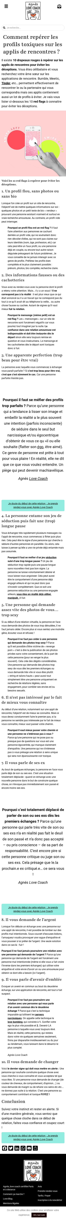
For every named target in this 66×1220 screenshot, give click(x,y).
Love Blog (7, 1198)
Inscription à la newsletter (50, 1200)
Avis (40, 1186)
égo (40, 447)
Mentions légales (11, 1203)
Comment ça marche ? (13, 1194)
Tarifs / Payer (44, 1195)
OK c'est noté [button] (39, 1215)
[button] (6, 6)
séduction (51, 557)
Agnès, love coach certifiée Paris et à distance (18, 1188)
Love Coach (38, 478)
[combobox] (33, 28)
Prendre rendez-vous (47, 1191)
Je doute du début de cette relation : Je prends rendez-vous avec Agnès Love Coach (33, 505)
